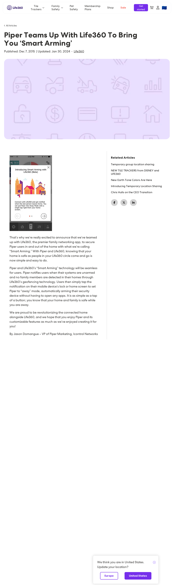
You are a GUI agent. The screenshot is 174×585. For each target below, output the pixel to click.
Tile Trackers (36, 7)
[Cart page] (151, 7)
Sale (123, 7)
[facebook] (114, 202)
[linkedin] (133, 202)
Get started (141, 7)
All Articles (11, 25)
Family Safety (55, 7)
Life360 (79, 51)
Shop (110, 7)
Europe (109, 576)
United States (138, 576)
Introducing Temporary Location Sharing (136, 186)
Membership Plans (92, 7)
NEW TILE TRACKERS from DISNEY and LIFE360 (135, 172)
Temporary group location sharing (132, 164)
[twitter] (123, 202)
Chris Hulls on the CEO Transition (131, 192)
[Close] (154, 562)
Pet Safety (74, 7)
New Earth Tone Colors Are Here (131, 180)
